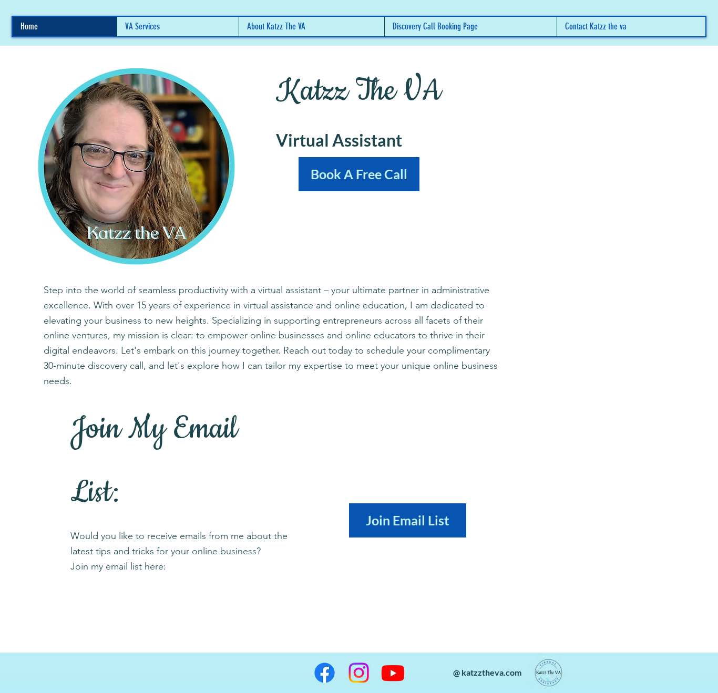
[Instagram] (358, 672)
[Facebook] (324, 672)
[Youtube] (392, 672)
